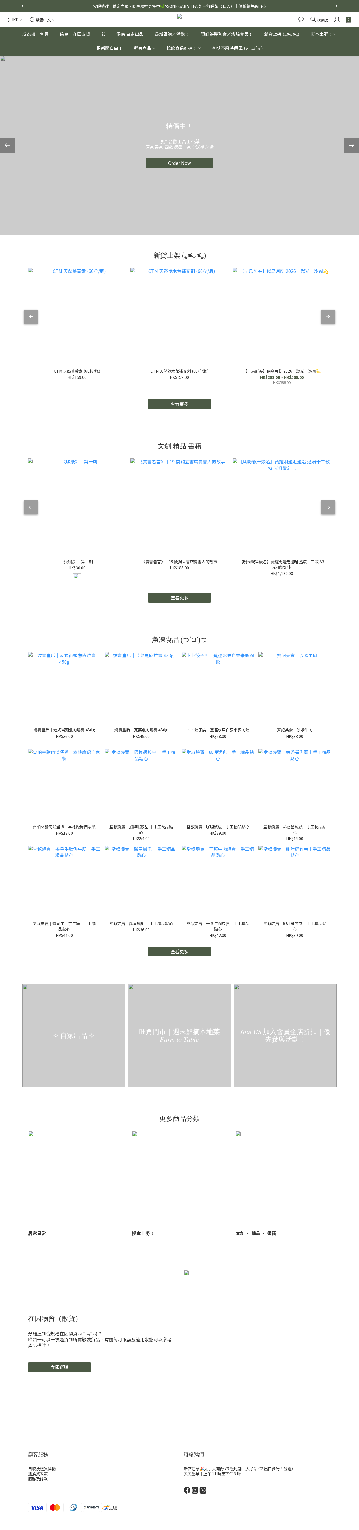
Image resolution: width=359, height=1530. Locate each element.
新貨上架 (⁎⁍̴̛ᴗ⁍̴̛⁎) (282, 34)
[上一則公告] (22, 6)
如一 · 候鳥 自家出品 (123, 34)
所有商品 (142, 48)
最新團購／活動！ (172, 34)
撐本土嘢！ (322, 34)
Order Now (179, 163)
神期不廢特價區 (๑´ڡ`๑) (237, 48)
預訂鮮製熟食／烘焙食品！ (227, 34)
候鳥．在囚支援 (75, 34)
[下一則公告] (336, 6)
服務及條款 (38, 1478)
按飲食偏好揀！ (182, 48)
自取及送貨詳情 (42, 1468)
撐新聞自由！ (109, 48)
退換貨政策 (38, 1473)
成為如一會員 (35, 34)
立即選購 (59, 1367)
